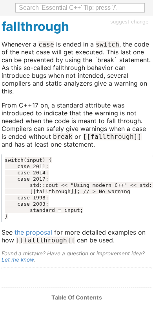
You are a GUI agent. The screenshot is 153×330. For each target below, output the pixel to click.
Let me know (18, 259)
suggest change (129, 22)
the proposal (33, 232)
